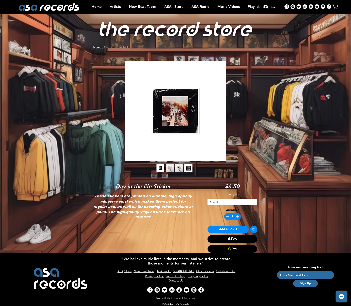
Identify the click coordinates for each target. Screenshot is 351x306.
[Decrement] (227, 216)
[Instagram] (323, 6)
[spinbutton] (232, 216)
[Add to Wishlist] (253, 229)
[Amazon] (311, 6)
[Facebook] (329, 6)
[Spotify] (292, 6)
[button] (115, 7)
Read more (143, 216)
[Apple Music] (286, 6)
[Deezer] (305, 6)
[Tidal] (299, 6)
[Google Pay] (232, 249)
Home (97, 47)
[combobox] (232, 202)
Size (232, 195)
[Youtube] (317, 6)
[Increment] (237, 216)
